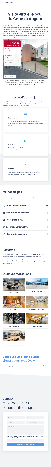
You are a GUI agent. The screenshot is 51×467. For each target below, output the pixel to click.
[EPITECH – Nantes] (14, 286)
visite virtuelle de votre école (25, 365)
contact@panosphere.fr (24, 408)
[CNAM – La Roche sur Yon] (14, 337)
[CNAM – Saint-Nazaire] (37, 286)
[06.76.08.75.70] (4, 403)
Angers (30, 80)
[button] (49, 3)
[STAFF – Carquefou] (14, 320)
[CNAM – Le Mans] (37, 320)
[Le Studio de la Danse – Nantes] (37, 304)
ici (18, 82)
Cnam (26, 80)
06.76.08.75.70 (17, 403)
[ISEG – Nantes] (14, 304)
